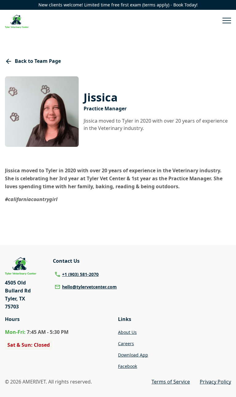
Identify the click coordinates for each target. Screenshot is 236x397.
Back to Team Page (38, 61)
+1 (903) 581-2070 (80, 274)
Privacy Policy (215, 382)
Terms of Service (170, 382)
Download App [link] (133, 355)
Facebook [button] (127, 366)
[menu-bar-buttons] (226, 21)
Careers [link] (126, 343)
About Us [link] (127, 332)
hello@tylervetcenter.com (89, 287)
